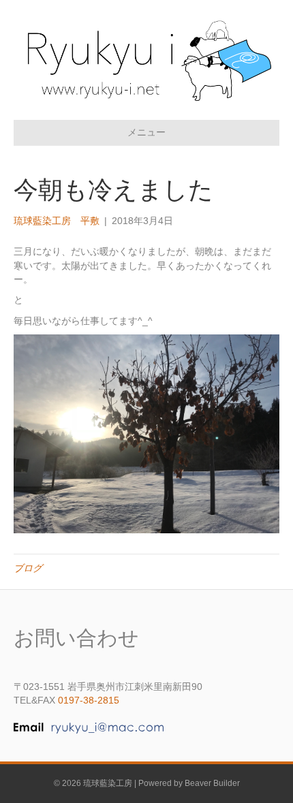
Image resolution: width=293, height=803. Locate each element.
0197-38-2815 (88, 700)
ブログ (28, 568)
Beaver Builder (212, 783)
